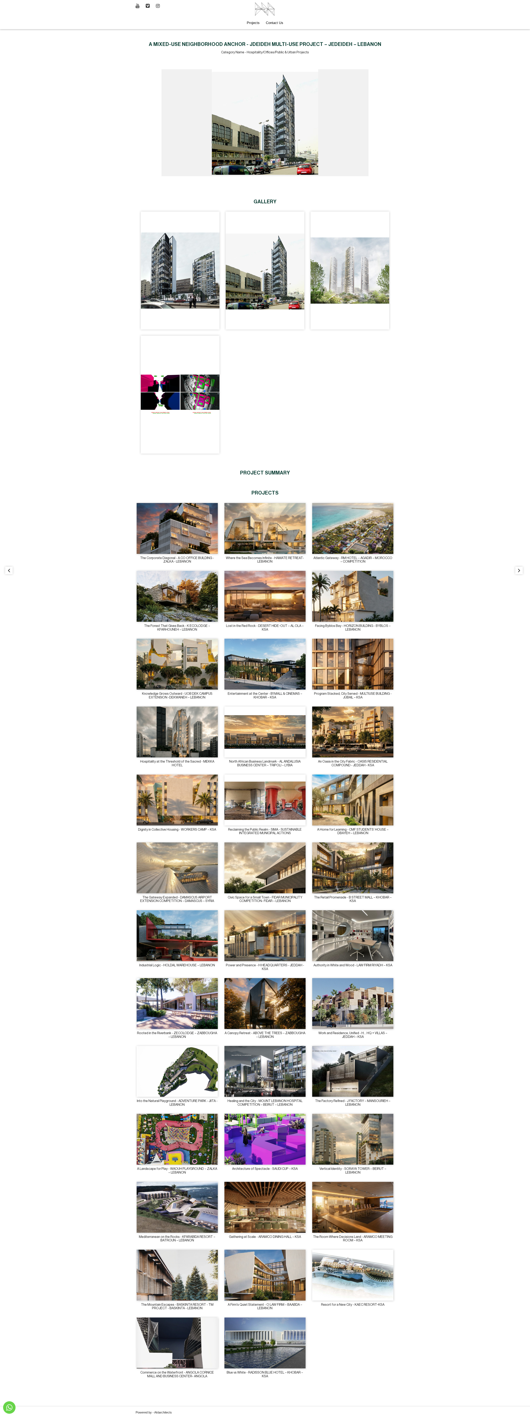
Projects (253, 23)
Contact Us (274, 23)
